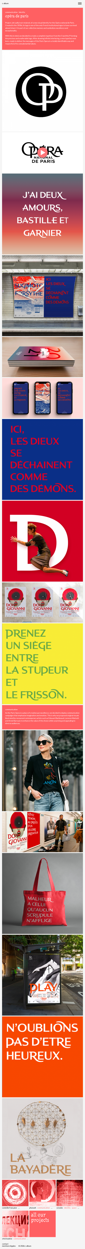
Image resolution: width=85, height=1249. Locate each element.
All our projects (40, 1217)
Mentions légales (9, 1246)
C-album (5, 3)
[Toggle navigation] (80, 3)
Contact (5, 1244)
